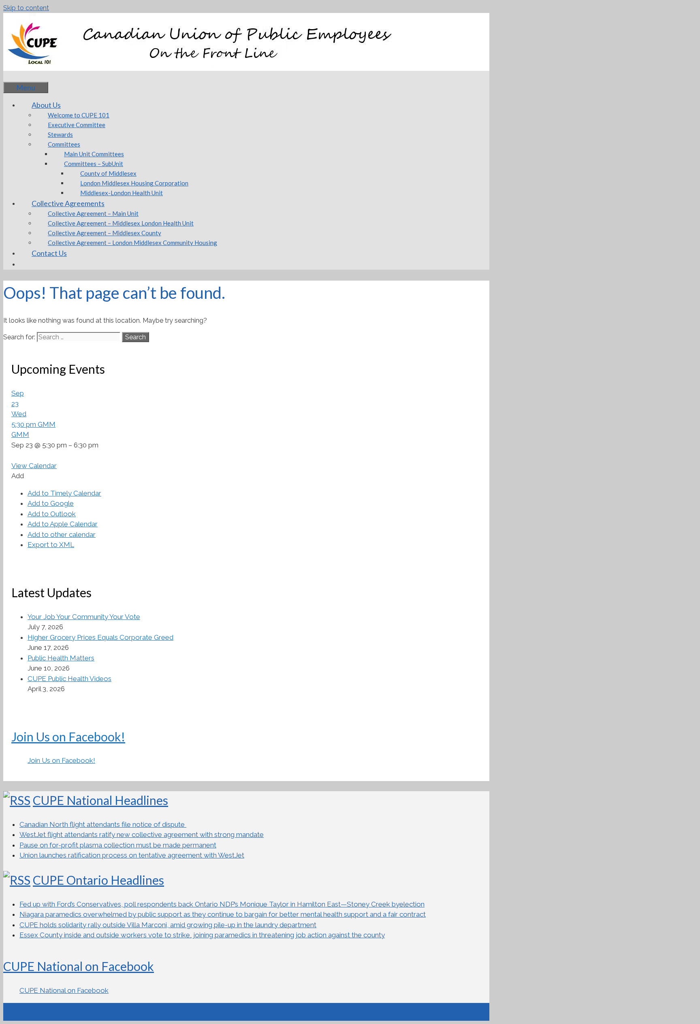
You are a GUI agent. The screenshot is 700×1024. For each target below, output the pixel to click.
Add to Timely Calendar (64, 493)
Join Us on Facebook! (68, 736)
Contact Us (49, 253)
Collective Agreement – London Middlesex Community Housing (132, 242)
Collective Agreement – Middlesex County (104, 232)
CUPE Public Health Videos (69, 679)
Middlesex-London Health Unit (121, 192)
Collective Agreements (68, 203)
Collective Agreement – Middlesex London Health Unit (121, 223)
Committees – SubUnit (93, 163)
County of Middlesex (108, 173)
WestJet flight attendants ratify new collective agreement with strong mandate (141, 834)
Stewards (60, 134)
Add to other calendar (62, 534)
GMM (20, 434)
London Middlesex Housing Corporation (134, 183)
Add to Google (51, 503)
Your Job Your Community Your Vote (84, 617)
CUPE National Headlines (100, 800)
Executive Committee (76, 124)
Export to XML (51, 545)
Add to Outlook (52, 514)
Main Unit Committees (94, 154)
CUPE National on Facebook (78, 966)
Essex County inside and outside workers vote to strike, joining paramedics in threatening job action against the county (202, 935)
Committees (64, 144)
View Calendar (34, 466)
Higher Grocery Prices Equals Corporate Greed (100, 637)
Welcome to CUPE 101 (78, 115)
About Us (46, 104)
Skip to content (26, 8)
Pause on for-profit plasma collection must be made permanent (117, 845)
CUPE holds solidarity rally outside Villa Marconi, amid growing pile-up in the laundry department (167, 925)
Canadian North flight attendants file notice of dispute (102, 824)
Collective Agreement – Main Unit (93, 213)
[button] (17, 476)
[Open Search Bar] (15, 76)
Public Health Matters (61, 658)
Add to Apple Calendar (63, 524)
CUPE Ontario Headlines (98, 880)
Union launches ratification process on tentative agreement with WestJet (131, 855)
